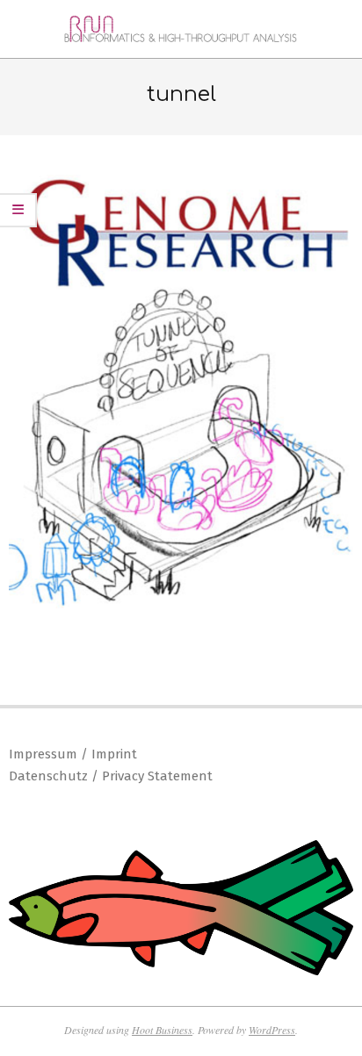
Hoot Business (162, 1030)
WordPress (272, 1030)
